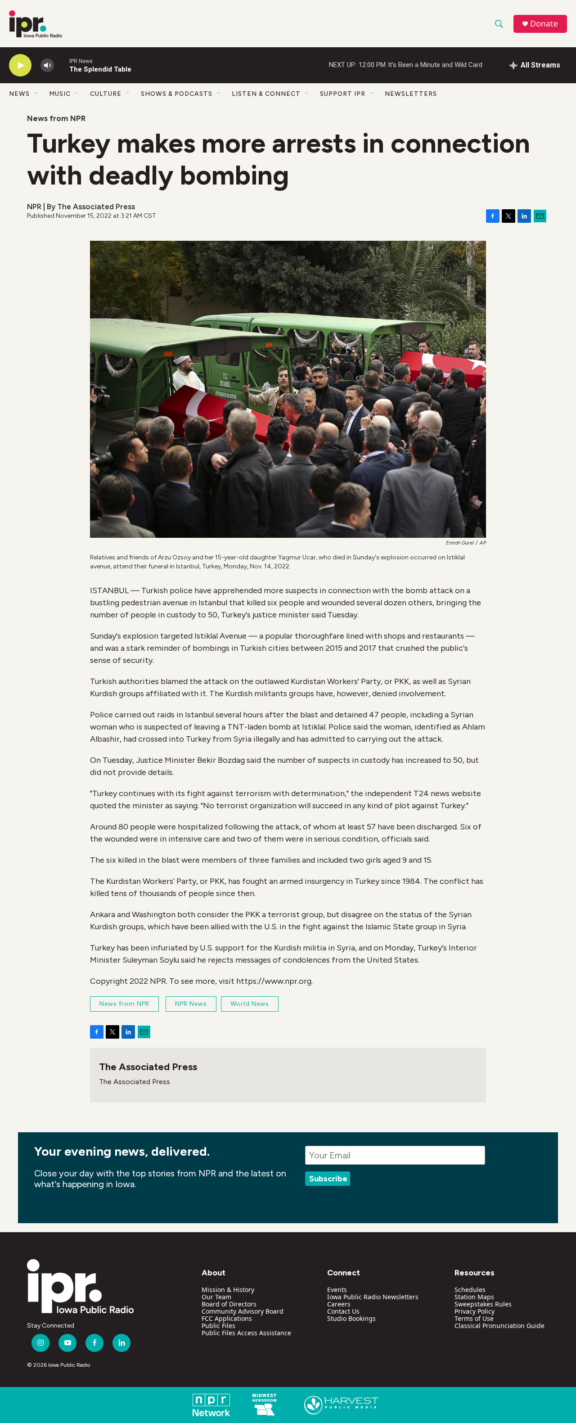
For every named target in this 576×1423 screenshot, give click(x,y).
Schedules (470, 1289)
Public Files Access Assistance (246, 1332)
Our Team (216, 1296)
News (19, 94)
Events (337, 1289)
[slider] (61, 65)
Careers (339, 1304)
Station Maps (474, 1296)
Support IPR (342, 94)
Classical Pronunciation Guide (499, 1325)
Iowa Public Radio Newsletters (372, 1296)
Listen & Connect (266, 94)
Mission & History (228, 1289)
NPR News (191, 1004)
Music (60, 94)
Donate (544, 23)
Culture (106, 94)
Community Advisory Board (243, 1311)
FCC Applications (227, 1318)
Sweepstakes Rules (483, 1304)
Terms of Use (474, 1318)
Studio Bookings (351, 1318)
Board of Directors (229, 1304)
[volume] (47, 65)
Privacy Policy (474, 1311)
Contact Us (343, 1311)
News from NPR (56, 118)
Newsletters (411, 94)
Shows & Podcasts (176, 94)
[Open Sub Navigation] (36, 93)
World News (249, 1004)
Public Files (218, 1325)
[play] (20, 65)
